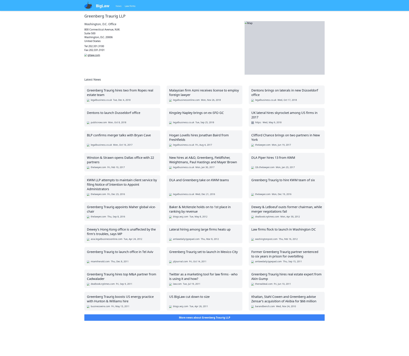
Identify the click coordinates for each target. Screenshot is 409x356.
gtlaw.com (94, 55)
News (119, 6)
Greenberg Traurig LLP (105, 16)
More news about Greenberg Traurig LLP (204, 317)
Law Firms (130, 6)
